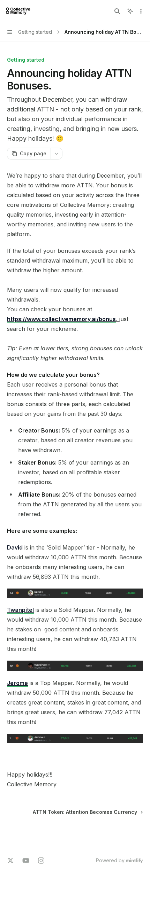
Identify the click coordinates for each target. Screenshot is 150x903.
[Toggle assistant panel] (130, 11)
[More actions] (140, 11)
